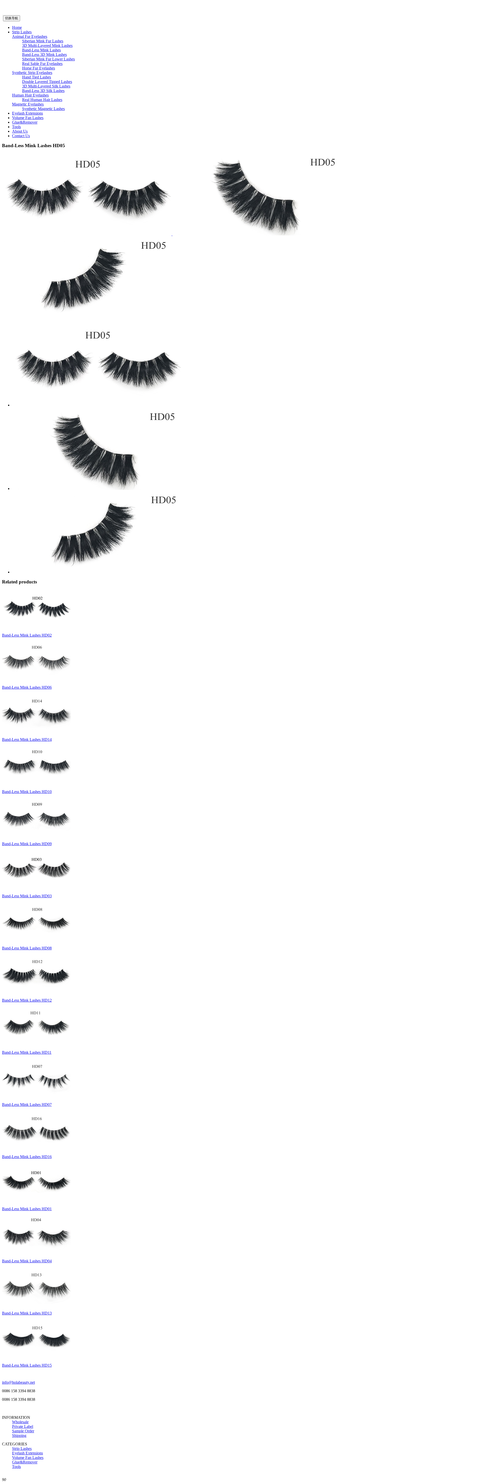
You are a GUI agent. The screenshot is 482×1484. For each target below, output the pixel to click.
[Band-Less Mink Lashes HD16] (36, 1148)
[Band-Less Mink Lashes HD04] (36, 1252)
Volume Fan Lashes (27, 118)
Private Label (22, 1426)
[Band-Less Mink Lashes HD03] (36, 887)
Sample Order (23, 1431)
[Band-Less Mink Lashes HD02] (36, 627)
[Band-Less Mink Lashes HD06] (36, 679)
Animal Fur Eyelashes (29, 36)
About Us (20, 131)
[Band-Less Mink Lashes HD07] (36, 1096)
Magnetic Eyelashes (28, 104)
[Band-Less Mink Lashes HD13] (36, 1304)
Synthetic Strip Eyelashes (32, 72)
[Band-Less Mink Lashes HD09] (36, 835)
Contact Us (21, 136)
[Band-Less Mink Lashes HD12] (36, 992)
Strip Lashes (22, 32)
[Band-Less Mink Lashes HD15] (36, 1357)
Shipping (19, 1435)
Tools (16, 127)
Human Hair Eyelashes (30, 95)
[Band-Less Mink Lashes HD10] (36, 783)
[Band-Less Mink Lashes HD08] (36, 939)
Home (17, 27)
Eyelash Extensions (27, 113)
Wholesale (20, 1422)
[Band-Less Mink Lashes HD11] (36, 1044)
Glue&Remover (24, 122)
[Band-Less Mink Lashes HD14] (36, 731)
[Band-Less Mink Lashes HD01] (36, 1200)
